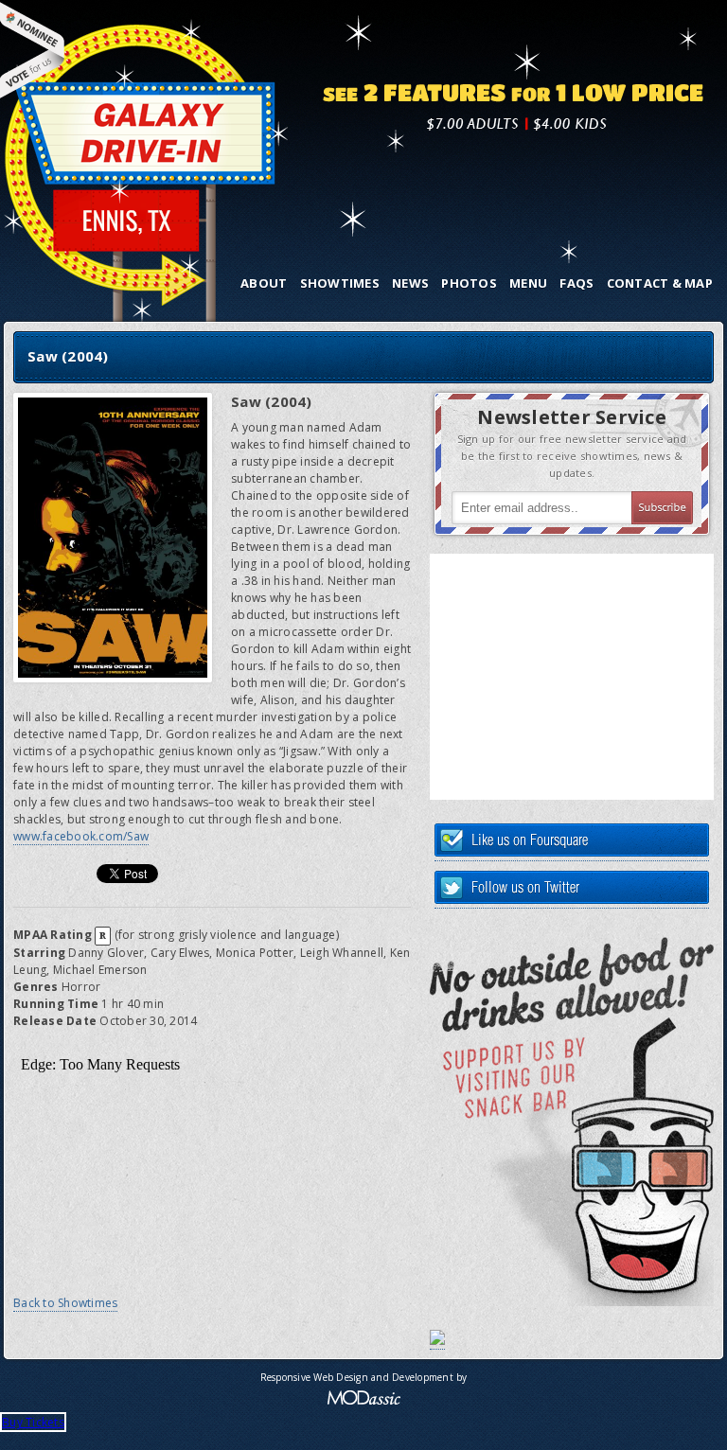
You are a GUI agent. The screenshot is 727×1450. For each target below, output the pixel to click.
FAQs (576, 283)
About (263, 283)
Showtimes (340, 283)
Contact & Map (660, 283)
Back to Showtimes (65, 1303)
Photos (469, 283)
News (410, 283)
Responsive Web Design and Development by (364, 1377)
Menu (528, 283)
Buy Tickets (33, 1422)
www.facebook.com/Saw (81, 836)
